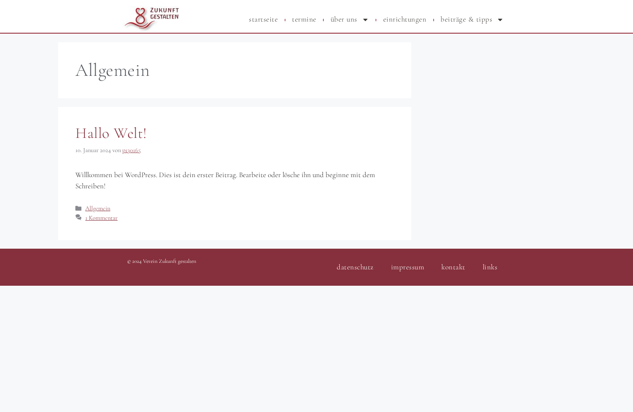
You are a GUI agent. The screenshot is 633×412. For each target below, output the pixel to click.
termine (304, 19)
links (490, 267)
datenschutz (355, 267)
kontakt (453, 267)
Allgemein (97, 208)
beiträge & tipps (466, 19)
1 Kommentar (101, 218)
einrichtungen (405, 19)
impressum (408, 267)
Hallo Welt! (111, 133)
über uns (344, 19)
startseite (263, 19)
